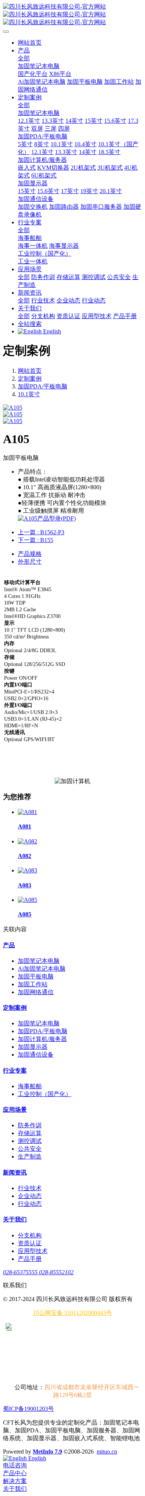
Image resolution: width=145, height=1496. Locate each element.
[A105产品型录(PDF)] (47, 518)
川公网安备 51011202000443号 (72, 1313)
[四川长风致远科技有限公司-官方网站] (72, 14)
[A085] (27, 900)
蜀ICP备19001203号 (28, 1409)
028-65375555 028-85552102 (38, 1272)
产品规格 (30, 554)
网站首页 (30, 42)
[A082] (27, 841)
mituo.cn (107, 1451)
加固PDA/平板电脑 (42, 386)
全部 (24, 58)
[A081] (27, 812)
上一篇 (41, 532)
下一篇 (35, 540)
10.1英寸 (29, 394)
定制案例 (30, 378)
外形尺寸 (30, 561)
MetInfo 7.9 (47, 1451)
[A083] (27, 870)
